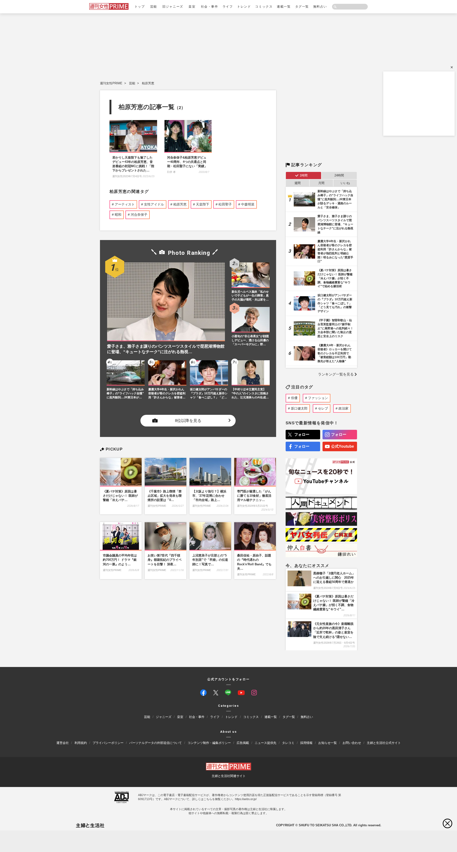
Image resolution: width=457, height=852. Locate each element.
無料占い (320, 6)
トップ (139, 6)
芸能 (153, 6)
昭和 (118, 214)
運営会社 (62, 742)
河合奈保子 (139, 214)
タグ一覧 (302, 6)
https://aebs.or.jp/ (246, 799)
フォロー (301, 434)
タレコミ (288, 742)
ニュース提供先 (265, 742)
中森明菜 (247, 204)
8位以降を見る (188, 420)
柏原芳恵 (148, 83)
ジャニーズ (163, 717)
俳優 (294, 398)
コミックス (264, 6)
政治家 (343, 408)
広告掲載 (243, 742)
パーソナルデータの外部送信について (155, 742)
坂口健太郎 (299, 408)
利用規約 (81, 742)
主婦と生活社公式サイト (384, 742)
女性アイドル (154, 204)
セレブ (323, 408)
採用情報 (306, 742)
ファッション (318, 398)
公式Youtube (342, 446)
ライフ (228, 6)
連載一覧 (284, 6)
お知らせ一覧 (327, 742)
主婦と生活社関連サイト (229, 776)
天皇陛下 (202, 204)
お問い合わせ (352, 742)
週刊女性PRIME (111, 83)
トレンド (244, 6)
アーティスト (125, 204)
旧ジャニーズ (172, 6)
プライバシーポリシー (108, 742)
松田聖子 (225, 204)
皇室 (192, 6)
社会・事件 (209, 6)
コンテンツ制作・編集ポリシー (209, 742)
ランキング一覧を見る (336, 374)
